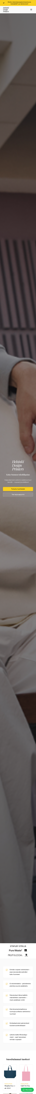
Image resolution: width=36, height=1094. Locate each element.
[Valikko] (31, 9)
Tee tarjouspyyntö (18, 494)
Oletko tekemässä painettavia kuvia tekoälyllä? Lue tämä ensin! (19, 3)
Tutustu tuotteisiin (18, 489)
